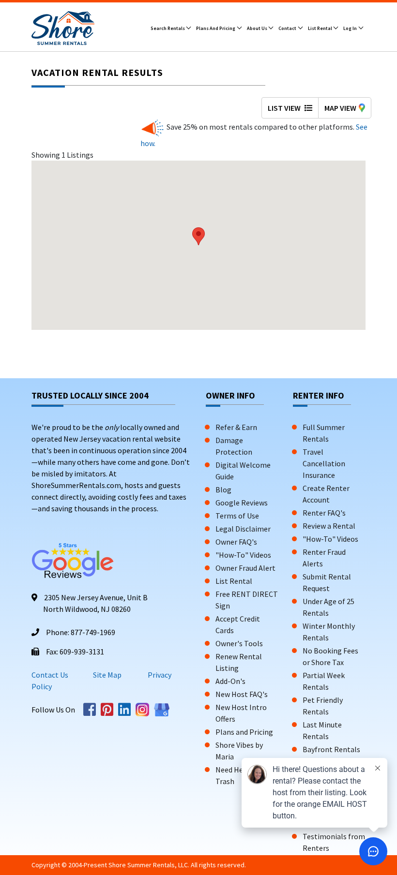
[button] (198, 236)
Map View (340, 108)
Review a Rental (329, 526)
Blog (223, 489)
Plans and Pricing (216, 28)
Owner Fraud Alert (245, 568)
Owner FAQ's (236, 542)
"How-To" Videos (243, 555)
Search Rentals (168, 28)
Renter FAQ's (324, 513)
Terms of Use (237, 515)
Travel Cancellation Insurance (324, 463)
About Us (257, 28)
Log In (350, 28)
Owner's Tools (239, 643)
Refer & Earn (236, 427)
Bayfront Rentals (331, 749)
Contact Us (49, 675)
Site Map (107, 675)
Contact (287, 28)
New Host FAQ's (241, 694)
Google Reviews (241, 502)
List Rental (320, 28)
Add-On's (230, 681)
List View (285, 108)
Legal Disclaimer (243, 529)
